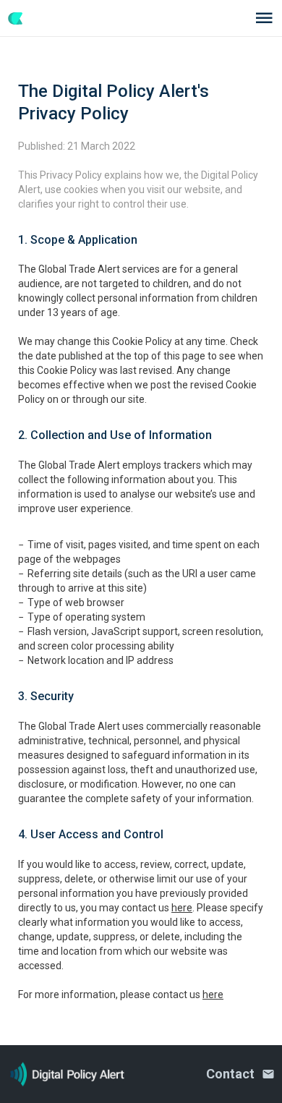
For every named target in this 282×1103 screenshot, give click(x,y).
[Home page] (22, 18)
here (181, 908)
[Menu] (264, 18)
